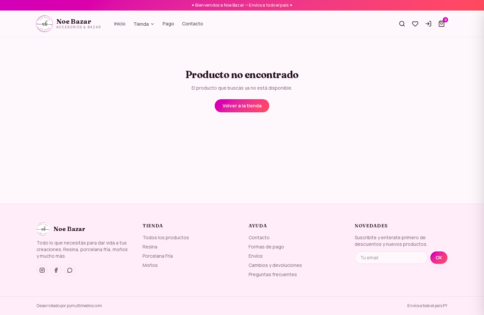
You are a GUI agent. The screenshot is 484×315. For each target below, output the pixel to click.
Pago (168, 23)
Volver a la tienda (242, 105)
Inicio (119, 23)
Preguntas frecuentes (273, 274)
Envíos (256, 256)
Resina (150, 246)
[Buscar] (402, 24)
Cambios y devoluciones (275, 265)
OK (439, 257)
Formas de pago (266, 246)
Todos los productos (166, 237)
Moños (150, 265)
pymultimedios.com (84, 305)
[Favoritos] (415, 24)
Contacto (192, 23)
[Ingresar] (428, 24)
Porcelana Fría (158, 256)
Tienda (141, 24)
